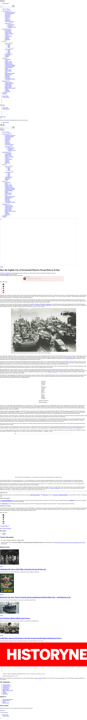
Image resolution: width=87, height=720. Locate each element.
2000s (9, 44)
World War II (7, 16)
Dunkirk (49, 371)
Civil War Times (8, 85)
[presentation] (10, 11)
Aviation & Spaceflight (9, 66)
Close (3, 1)
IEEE (22, 540)
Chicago (18, 540)
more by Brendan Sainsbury (5, 528)
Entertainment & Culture (10, 73)
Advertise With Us (6, 700)
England (4, 533)
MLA (5, 540)
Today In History (6, 9)
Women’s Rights (11, 24)
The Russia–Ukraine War (10, 12)
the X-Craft (69, 427)
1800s (9, 47)
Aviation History (8, 84)
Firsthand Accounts (9, 64)
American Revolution (9, 13)
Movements (7, 23)
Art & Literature (8, 70)
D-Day (32, 302)
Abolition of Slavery (12, 27)
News (6, 72)
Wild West (7, 76)
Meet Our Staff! (6, 702)
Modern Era (7, 43)
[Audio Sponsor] (53, 278)
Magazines (5, 81)
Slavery (6, 60)
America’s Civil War (9, 83)
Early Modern (8, 49)
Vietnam (6, 89)
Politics (6, 68)
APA (2, 540)
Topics (4, 58)
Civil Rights (10, 25)
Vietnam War (7, 20)
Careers (4, 701)
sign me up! (2, 710)
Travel (4, 534)
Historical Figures (8, 74)
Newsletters (5, 92)
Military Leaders (8, 32)
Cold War (7, 18)
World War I (7, 15)
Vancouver (13, 540)
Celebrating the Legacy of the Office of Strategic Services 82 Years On (23, 569)
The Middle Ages (8, 53)
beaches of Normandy (55, 488)
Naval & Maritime (8, 67)
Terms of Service (6, 97)
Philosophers (7, 39)
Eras (3, 41)
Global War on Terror (9, 21)
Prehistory (7, 56)
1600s (9, 51)
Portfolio (2, 594)
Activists (7, 34)
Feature (1, 266)
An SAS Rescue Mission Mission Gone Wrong (15, 618)
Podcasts (4, 93)
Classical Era (7, 55)
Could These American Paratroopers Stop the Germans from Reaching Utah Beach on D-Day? (31, 638)
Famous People (6, 29)
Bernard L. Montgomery (46, 304)
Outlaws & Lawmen (9, 33)
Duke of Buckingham (6, 500)
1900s (9, 46)
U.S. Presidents (8, 30)
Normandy (55, 371)
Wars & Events (6, 11)
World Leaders (8, 31)
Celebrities (7, 37)
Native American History (10, 79)
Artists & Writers (8, 36)
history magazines (38, 678)
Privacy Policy (5, 95)
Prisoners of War (8, 62)
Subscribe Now (6, 3)
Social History (8, 77)
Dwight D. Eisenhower (35, 304)
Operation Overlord (69, 358)
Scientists (7, 38)
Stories (1, 566)
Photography (7, 75)
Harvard (8, 540)
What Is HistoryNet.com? (8, 699)
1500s (9, 52)
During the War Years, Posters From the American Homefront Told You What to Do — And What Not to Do (35, 597)
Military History (8, 69)
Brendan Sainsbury (5, 274)
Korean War (7, 19)
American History (8, 82)
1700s (9, 50)
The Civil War (8, 14)
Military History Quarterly (10, 88)
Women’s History (8, 61)
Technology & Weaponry (10, 65)
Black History (8, 59)
